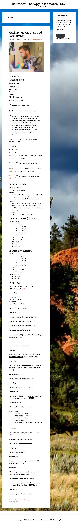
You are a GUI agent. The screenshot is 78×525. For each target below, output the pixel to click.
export (17, 501)
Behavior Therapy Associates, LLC (39, 4)
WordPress (53, 520)
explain (28, 214)
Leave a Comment (37, 39)
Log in (59, 520)
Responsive (27, 499)
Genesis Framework (43, 520)
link (25, 308)
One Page (20, 499)
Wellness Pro (31, 520)
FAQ (24, 288)
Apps (16, 499)
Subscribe (60, 36)
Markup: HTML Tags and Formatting (25, 34)
